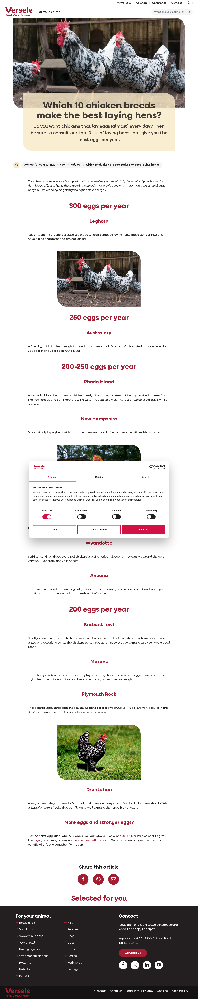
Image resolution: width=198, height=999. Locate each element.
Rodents (25, 962)
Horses (72, 956)
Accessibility (180, 991)
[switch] (81, 516)
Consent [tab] (52, 477)
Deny (54, 529)
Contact (176, 3)
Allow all (143, 529)
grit (38, 840)
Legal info (133, 991)
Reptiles (73, 929)
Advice (76, 164)
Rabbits (24, 969)
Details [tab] (99, 477)
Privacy (148, 991)
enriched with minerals (94, 840)
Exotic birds (27, 923)
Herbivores (74, 962)
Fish (70, 923)
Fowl (63, 164)
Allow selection (99, 529)
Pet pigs (72, 969)
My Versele (124, 3)
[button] (189, 3)
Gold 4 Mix (129, 836)
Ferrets (24, 976)
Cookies (162, 991)
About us (141, 3)
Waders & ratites (31, 936)
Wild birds (26, 929)
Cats (70, 942)
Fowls (71, 949)
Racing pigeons (29, 949)
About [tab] (145, 477)
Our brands (159, 3)
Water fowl (27, 942)
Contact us (133, 953)
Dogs (70, 936)
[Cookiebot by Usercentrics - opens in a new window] (151, 467)
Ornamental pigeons (33, 956)
